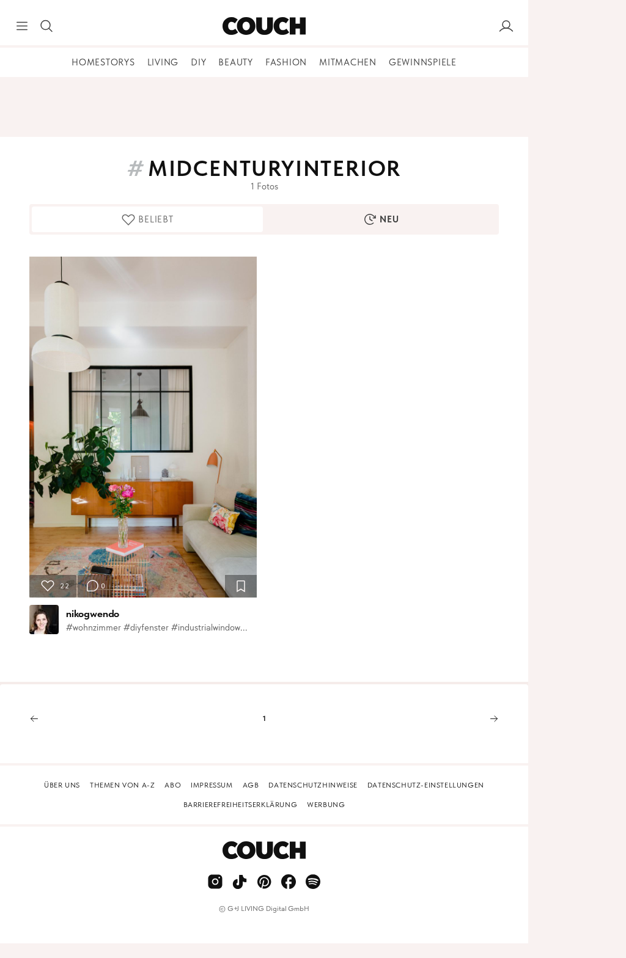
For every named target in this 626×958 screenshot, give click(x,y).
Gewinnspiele (423, 62)
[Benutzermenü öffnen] (506, 26)
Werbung (326, 804)
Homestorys (103, 62)
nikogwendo (92, 613)
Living (163, 62)
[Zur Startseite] (264, 26)
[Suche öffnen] (46, 26)
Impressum (211, 785)
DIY (198, 62)
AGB (251, 785)
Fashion (286, 62)
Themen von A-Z (122, 785)
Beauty (235, 62)
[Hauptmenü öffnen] (22, 26)
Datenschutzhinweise (312, 785)
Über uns (62, 785)
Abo (172, 785)
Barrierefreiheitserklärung (240, 804)
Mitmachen (348, 62)
